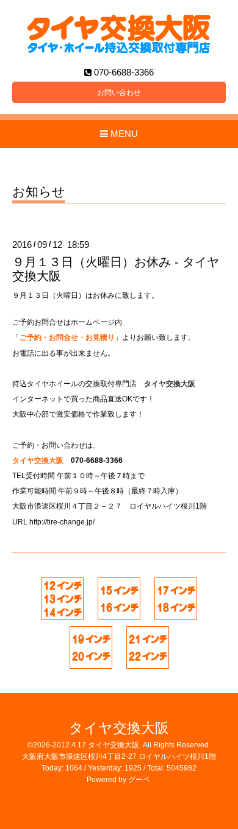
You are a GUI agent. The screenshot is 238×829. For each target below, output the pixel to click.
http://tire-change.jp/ (62, 522)
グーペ (139, 779)
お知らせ (38, 192)
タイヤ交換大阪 (119, 728)
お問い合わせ (119, 92)
